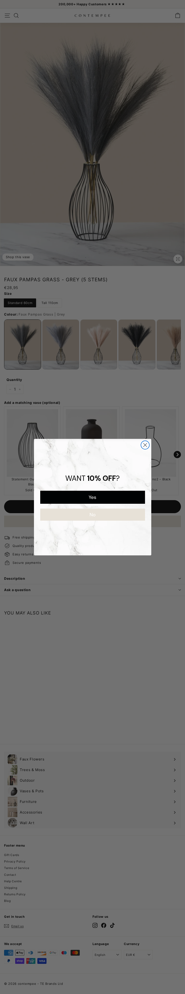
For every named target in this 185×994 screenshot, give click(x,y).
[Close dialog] (145, 445)
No (93, 514)
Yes (92, 497)
